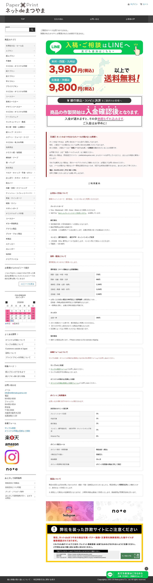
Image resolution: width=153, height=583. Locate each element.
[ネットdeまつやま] (25, 8)
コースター (10, 96)
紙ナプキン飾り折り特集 (15, 376)
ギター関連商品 (12, 223)
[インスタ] (20, 457)
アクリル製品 (11, 229)
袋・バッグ (10, 163)
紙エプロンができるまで (15, 372)
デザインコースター (14, 107)
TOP (23, 19)
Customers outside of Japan (16, 349)
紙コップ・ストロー (14, 132)
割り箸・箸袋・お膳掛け (15, 127)
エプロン (9, 51)
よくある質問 (10, 334)
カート (145, 4)
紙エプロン (10, 56)
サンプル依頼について (14, 344)
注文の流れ (58, 19)
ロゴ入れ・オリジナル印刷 (16, 66)
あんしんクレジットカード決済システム (72, 213)
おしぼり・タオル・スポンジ (17, 178)
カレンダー (10, 249)
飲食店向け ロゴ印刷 (13, 487)
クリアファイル (12, 259)
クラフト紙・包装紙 (14, 152)
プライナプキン (12, 86)
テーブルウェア (12, 117)
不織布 (8, 61)
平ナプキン (10, 81)
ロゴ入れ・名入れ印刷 (15, 142)
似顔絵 (8, 254)
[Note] (20, 469)
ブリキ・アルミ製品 (14, 234)
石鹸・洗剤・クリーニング (16, 188)
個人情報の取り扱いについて (18, 579)
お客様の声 (130, 19)
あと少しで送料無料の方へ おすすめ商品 (18, 497)
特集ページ (9, 366)
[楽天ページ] (20, 437)
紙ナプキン (10, 71)
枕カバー (9, 183)
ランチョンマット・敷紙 (15, 122)
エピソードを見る (27, 284)
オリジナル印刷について (15, 340)
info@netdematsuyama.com (16, 393)
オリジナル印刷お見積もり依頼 (17, 431)
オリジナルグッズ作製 (15, 213)
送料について (10, 353)
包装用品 (9, 147)
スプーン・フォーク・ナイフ (17, 137)
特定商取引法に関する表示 (44, 579)
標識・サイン (11, 203)
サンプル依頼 (10, 428)
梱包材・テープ (12, 157)
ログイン (134, 4)
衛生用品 (9, 168)
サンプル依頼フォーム (58, 369)
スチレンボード (12, 208)
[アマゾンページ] (20, 445)
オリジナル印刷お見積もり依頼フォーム (65, 383)
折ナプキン (10, 76)
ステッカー (10, 244)
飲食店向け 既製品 (12, 483)
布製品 (8, 239)
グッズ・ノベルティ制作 (14, 492)
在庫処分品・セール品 (15, 46)
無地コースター (12, 102)
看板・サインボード (14, 198)
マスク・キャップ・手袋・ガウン (19, 173)
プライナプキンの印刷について (17, 357)
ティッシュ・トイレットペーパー (19, 193)
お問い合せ (94, 19)
